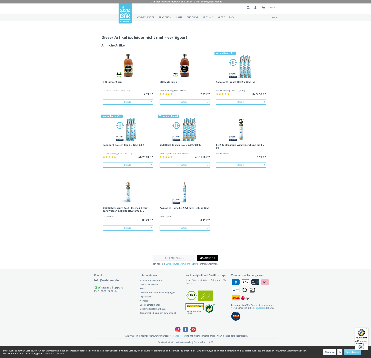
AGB (211, 342)
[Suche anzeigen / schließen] (248, 8)
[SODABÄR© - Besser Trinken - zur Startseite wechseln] (125, 15)
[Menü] (366, 329)
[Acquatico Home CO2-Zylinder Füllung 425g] (185, 192)
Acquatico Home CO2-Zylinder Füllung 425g (184, 208)
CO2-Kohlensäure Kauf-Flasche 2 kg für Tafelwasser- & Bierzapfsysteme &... (125, 209)
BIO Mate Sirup (168, 82)
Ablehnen (329, 352)
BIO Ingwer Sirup (112, 82)
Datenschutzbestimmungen (179, 263)
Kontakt (143, 288)
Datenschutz (200, 342)
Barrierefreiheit (166, 342)
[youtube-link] (193, 329)
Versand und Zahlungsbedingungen (157, 292)
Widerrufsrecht (183, 342)
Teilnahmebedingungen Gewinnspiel (158, 313)
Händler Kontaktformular (152, 280)
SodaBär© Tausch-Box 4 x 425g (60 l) (123, 145)
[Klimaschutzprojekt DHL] (195, 312)
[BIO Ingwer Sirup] (128, 66)
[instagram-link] (178, 329)
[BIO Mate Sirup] (185, 66)
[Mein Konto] (256, 8)
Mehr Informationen (55, 353)
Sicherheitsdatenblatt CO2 (153, 308)
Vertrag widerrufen (149, 284)
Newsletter (145, 300)
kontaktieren (259, 307)
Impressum (145, 296)
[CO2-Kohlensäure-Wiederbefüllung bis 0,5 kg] (241, 129)
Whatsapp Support (110, 287)
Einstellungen (352, 352)
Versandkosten (177, 335)
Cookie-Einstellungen (150, 304)
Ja (340, 352)
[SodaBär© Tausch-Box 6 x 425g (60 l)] (185, 129)
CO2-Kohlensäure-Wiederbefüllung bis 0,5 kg (240, 146)
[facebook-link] (185, 329)
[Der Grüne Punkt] (210, 312)
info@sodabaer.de (213, 1)
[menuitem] (233, 8)
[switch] (361, 347)
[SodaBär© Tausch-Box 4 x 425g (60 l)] (128, 129)
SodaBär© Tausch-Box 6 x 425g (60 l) (180, 145)
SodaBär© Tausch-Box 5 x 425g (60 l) (236, 82)
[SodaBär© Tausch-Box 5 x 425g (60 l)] (241, 66)
